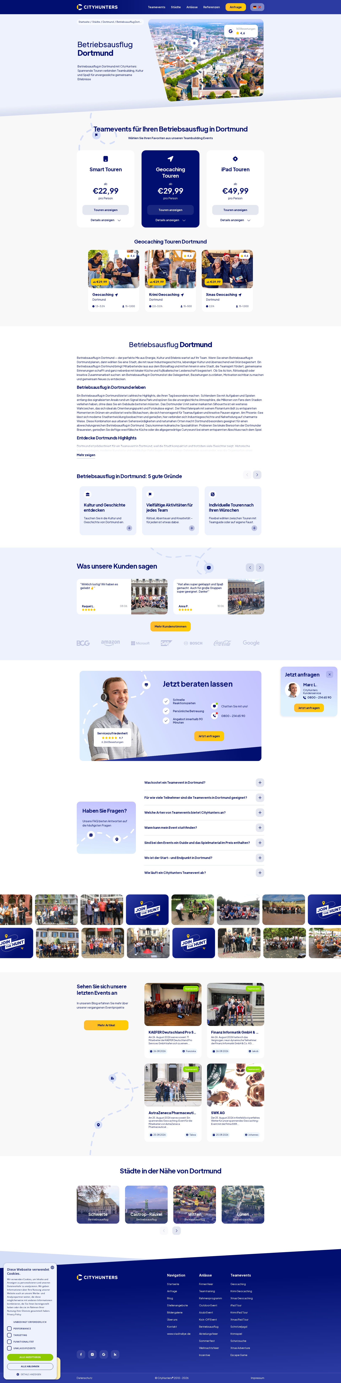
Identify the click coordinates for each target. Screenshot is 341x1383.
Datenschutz (84, 1377)
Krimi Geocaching (241, 1291)
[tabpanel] (108, 510)
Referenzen (211, 7)
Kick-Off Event (208, 1319)
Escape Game (239, 1355)
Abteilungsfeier (208, 1333)
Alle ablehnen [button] (30, 1366)
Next (257, 475)
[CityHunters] (97, 7)
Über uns (172, 1319)
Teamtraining (207, 1291)
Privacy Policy (14, 1314)
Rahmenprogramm (210, 1298)
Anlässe (192, 7)
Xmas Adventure (240, 1347)
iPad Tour (236, 1305)
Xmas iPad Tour (239, 1319)
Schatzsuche (238, 1340)
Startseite (173, 1284)
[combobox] (52, 1267)
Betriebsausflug (208, 1326)
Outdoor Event (208, 1305)
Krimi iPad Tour (239, 1312)
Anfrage (172, 1291)
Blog (170, 1298)
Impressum (257, 1377)
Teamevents (156, 7)
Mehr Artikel (106, 1025)
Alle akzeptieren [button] (30, 1357)
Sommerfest (207, 1340)
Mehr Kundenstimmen (170, 626)
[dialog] (30, 1321)
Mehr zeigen (86, 455)
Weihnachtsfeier (209, 1347)
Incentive (204, 1355)
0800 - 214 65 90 (233, 715)
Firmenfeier (206, 1284)
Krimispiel (236, 1333)
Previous (247, 475)
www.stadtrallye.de (179, 1333)
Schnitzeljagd (239, 1326)
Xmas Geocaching (242, 1298)
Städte (176, 7)
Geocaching (238, 1284)
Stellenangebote (177, 1305)
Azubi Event (206, 1312)
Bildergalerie (175, 1312)
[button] (30, 1374)
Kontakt (172, 1326)
